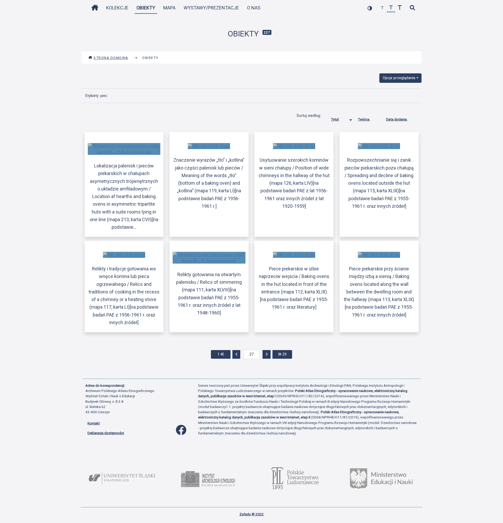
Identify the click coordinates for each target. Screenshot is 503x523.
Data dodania (397, 119)
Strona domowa (111, 58)
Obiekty (145, 7)
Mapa (169, 7)
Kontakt (94, 423)
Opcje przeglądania (399, 77)
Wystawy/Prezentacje (211, 7)
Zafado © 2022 (251, 514)
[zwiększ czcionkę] (399, 8)
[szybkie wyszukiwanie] (412, 8)
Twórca (364, 119)
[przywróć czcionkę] (391, 8)
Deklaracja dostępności (106, 433)
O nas (253, 7)
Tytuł (335, 119)
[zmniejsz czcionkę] (382, 8)
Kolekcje (117, 7)
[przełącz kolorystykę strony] (369, 8)
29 (286, 354)
